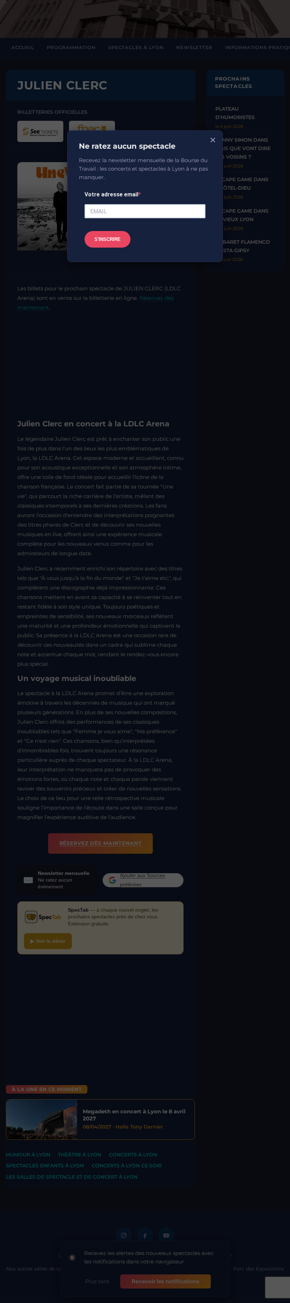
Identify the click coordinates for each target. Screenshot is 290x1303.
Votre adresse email (111, 194)
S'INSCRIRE (107, 239)
